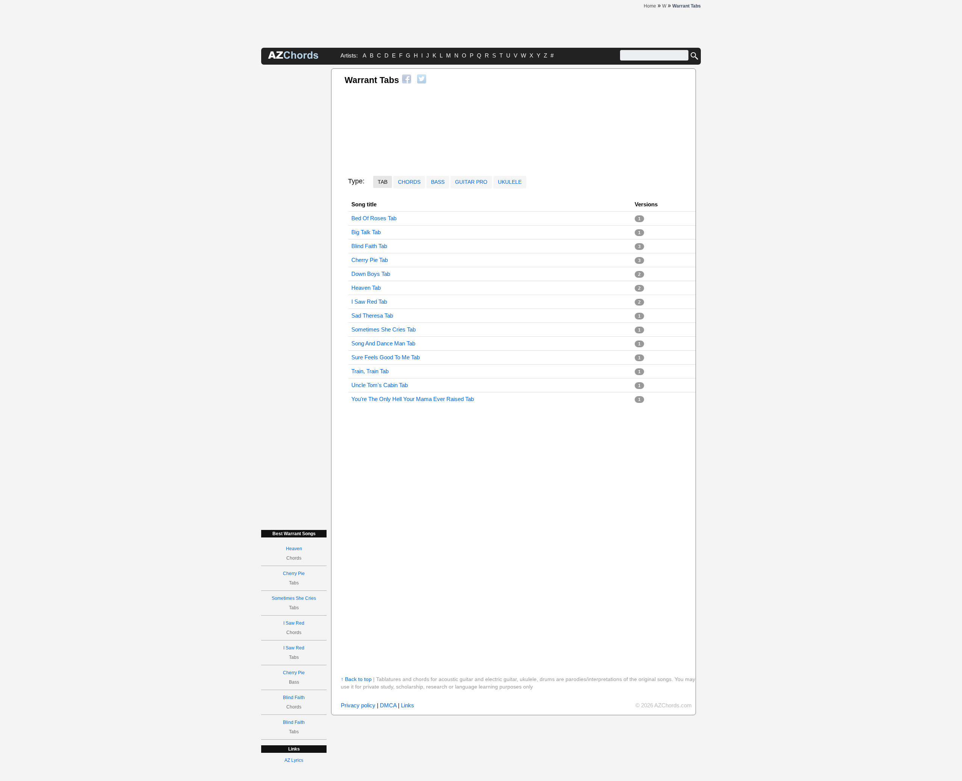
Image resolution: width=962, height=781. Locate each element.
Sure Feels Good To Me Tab (385, 357)
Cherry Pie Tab (369, 260)
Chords (409, 182)
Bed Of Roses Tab (373, 218)
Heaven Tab (366, 288)
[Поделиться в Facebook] (406, 78)
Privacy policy (358, 705)
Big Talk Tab (366, 232)
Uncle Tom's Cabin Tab (379, 385)
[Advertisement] (294, 181)
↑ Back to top (356, 679)
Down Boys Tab (370, 274)
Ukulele (510, 182)
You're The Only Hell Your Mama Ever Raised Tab (412, 399)
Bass (438, 182)
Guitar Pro (471, 182)
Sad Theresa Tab (372, 315)
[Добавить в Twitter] (421, 78)
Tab (382, 182)
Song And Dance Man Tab (383, 343)
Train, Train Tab (370, 371)
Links (407, 705)
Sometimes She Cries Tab (383, 329)
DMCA (388, 705)
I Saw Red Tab (369, 301)
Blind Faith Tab (369, 246)
